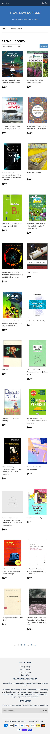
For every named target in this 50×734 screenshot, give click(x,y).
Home (4, 29)
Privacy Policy (25, 667)
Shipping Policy (25, 672)
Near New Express (25, 12)
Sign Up (44, 710)
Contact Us (25, 675)
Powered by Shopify (35, 721)
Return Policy (25, 669)
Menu (7, 3)
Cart (46, 3)
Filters (44, 46)
